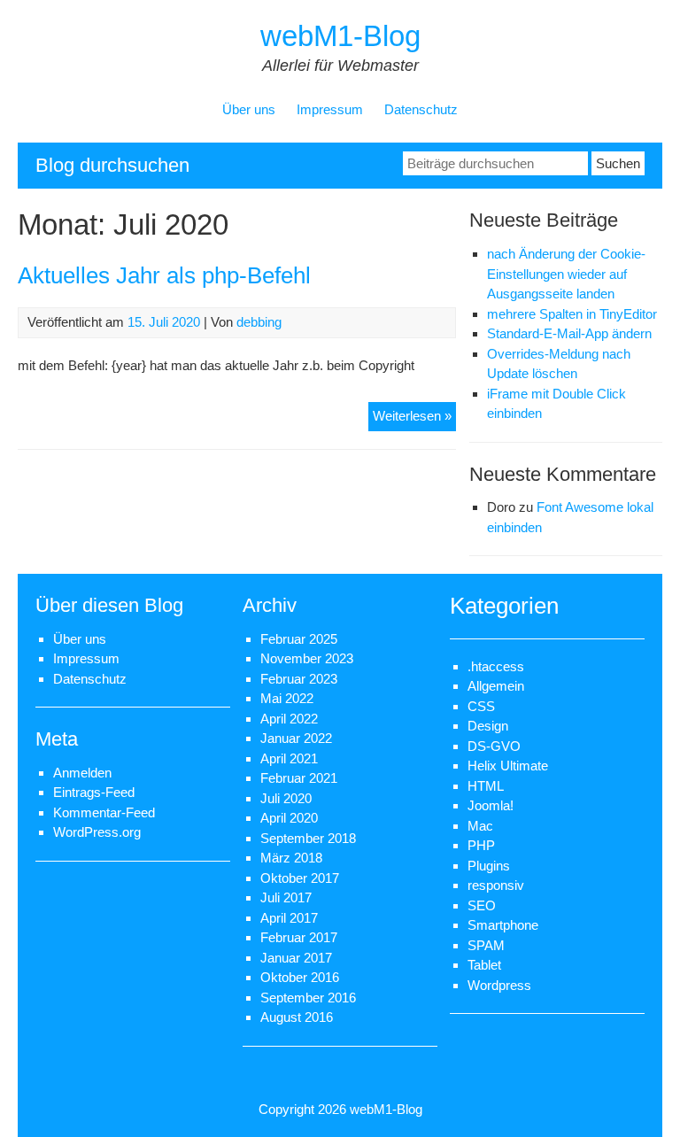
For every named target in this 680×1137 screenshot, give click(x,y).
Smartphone (503, 924)
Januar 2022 (296, 738)
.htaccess (496, 666)
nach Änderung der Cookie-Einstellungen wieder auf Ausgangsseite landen (566, 273)
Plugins (489, 865)
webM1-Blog (340, 35)
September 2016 (308, 997)
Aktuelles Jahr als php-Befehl (164, 275)
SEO (482, 905)
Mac (480, 825)
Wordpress (499, 985)
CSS (481, 706)
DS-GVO (494, 746)
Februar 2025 (298, 638)
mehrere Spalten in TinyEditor (572, 313)
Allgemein (496, 685)
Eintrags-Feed (94, 792)
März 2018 (291, 857)
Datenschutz (421, 109)
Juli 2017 (286, 897)
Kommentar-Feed (104, 812)
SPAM (486, 945)
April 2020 (289, 817)
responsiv (496, 885)
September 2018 (308, 838)
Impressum (330, 109)
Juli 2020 (286, 798)
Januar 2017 (296, 957)
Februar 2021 (298, 777)
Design (488, 725)
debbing (259, 321)
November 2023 (306, 658)
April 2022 (289, 718)
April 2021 (289, 758)
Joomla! (491, 805)
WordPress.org (97, 831)
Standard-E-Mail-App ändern (569, 333)
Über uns (248, 109)
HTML (486, 785)
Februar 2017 (298, 937)
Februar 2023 (298, 678)
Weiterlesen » (414, 419)
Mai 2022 (286, 698)
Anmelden (82, 772)
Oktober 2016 (299, 977)
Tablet (484, 964)
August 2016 (296, 1017)
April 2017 (289, 917)
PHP (481, 845)
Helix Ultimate (508, 765)
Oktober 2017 (299, 878)
